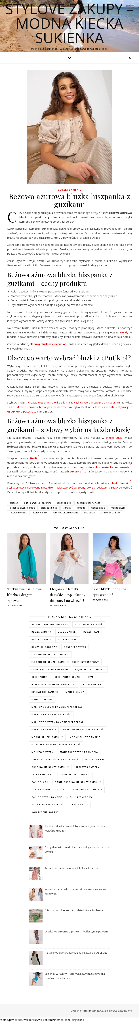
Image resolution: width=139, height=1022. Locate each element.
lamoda (81, 507)
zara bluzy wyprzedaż (47, 804)
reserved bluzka (18, 512)
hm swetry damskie (45, 692)
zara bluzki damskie (110, 512)
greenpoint (39, 677)
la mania (67, 507)
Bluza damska (41, 631)
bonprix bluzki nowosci (88, 502)
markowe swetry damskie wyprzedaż (57, 722)
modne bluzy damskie (85, 737)
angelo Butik (113, 437)
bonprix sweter (75, 647)
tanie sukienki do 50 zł (47, 789)
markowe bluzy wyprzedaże (51, 714)
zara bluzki (89, 512)
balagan (14, 502)
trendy (124, 332)
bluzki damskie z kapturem (37, 502)
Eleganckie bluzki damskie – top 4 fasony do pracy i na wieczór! (67, 595)
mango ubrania (42, 699)
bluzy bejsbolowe (44, 647)
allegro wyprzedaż (88, 624)
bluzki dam (91, 631)
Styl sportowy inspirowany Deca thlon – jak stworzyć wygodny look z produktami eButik (62, 487)
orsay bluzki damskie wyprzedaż (54, 759)
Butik (33, 458)
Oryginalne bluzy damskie (50, 767)
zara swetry (79, 804)
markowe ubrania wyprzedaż (83, 729)
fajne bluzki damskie (90, 669)
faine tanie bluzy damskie (50, 669)
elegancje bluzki (49, 507)
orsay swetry (95, 759)
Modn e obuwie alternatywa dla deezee (41, 407)
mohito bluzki (118, 507)
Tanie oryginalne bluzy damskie (78, 782)
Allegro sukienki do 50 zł (49, 624)
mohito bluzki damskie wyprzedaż (56, 744)
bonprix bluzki (63, 502)
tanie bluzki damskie (75, 774)
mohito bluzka (98, 507)
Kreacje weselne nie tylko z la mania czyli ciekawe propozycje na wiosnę (73, 402)
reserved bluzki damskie (65, 512)
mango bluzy (75, 692)
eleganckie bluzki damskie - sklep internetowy (65, 662)
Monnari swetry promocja (79, 752)
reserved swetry (88, 767)
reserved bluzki (39, 512)
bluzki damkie (41, 639)
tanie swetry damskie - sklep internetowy (61, 797)
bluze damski (67, 631)
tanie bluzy (39, 782)
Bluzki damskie (69, 189)
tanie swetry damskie (86, 789)
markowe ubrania (43, 729)
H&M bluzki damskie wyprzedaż (53, 684)
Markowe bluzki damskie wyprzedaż (57, 707)
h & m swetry (92, 684)
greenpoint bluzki (67, 677)
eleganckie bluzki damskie (50, 654)
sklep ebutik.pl (42, 774)
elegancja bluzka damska (22, 507)
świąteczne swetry (45, 812)
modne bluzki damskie (47, 737)
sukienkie (75, 471)
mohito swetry (42, 752)
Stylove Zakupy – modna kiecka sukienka (69, 23)
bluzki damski (68, 639)
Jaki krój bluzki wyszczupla (46, 344)
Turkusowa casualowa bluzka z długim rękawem (24, 595)
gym (90, 677)
